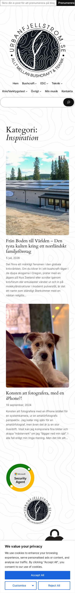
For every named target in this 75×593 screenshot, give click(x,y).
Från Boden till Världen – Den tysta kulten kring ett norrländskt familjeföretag (36, 246)
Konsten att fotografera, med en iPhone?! (35, 395)
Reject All (54, 585)
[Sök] (68, 102)
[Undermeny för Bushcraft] (36, 83)
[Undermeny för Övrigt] (40, 91)
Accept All (37, 575)
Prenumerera (66, 2)
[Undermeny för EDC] (47, 83)
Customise (19, 585)
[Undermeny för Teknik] (61, 83)
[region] (37, 567)
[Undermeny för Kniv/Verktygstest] (27, 91)
